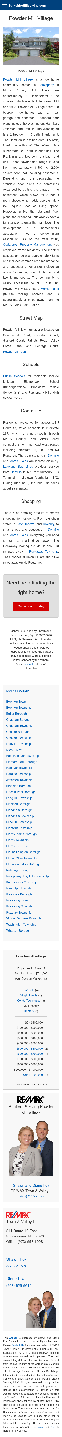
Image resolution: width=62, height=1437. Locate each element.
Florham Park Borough (21, 761)
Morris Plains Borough (21, 834)
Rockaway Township (43, 551)
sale (40, 1427)
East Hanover (25, 524)
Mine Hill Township (19, 822)
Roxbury (48, 524)
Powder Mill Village (18, 79)
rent (53, 1427)
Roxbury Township (19, 912)
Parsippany (46, 84)
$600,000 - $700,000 (30, 1054)
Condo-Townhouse (28, 1000)
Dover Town (14, 749)
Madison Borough (18, 804)
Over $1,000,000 (32, 1075)
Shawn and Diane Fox (31, 1185)
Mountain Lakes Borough (23, 864)
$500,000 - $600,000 (30, 1048)
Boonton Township (19, 707)
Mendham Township (20, 816)
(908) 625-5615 (19, 1285)
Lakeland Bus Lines (18, 466)
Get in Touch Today (31, 606)
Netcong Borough (18, 870)
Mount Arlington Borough (23, 852)
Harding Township (18, 773)
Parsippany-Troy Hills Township (27, 876)
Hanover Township (19, 767)
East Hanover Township (22, 755)
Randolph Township (19, 888)
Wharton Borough (18, 930)
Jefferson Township (19, 780)
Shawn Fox (16, 1259)
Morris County (17, 690)
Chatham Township (19, 725)
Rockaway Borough (19, 900)
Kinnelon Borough (18, 785)
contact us (30, 664)
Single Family (28, 995)
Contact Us (18, 1345)
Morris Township (17, 840)
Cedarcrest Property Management (27, 244)
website (13, 1337)
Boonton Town (16, 701)
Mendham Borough (19, 810)
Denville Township (18, 743)
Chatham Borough (18, 719)
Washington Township (21, 924)
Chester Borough (18, 731)
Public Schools (14, 376)
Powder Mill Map (14, 351)
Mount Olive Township (21, 858)
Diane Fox (15, 1278)
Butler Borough (16, 713)
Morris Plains (50, 288)
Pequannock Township (21, 882)
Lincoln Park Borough (21, 792)
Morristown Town (17, 846)
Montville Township (19, 828)
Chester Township (18, 737)
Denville (53, 455)
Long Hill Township (19, 798)
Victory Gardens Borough (23, 918)
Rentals (29, 1011)
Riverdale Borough (19, 894)
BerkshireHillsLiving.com (27, 5)
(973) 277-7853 (31, 1196)
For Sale (28, 990)
